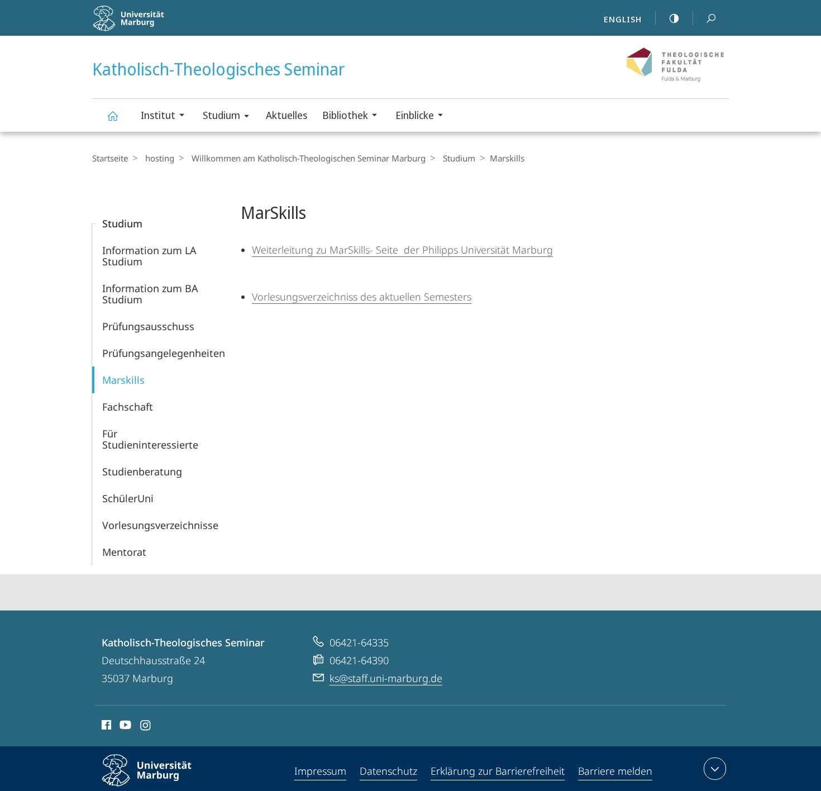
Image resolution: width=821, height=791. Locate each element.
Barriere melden (615, 771)
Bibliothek (345, 115)
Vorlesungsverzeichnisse (160, 525)
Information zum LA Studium (149, 256)
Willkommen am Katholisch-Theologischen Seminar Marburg (309, 158)
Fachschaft (127, 406)
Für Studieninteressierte (150, 439)
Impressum (320, 771)
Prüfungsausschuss (148, 326)
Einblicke (414, 115)
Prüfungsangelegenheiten (163, 353)
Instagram (146, 727)
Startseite (110, 158)
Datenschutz (388, 771)
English (623, 19)
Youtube (124, 727)
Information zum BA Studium (150, 294)
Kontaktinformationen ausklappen (715, 768)
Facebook (105, 727)
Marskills (123, 380)
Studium (221, 115)
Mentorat (124, 552)
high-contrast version (674, 18)
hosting (159, 158)
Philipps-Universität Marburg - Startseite (159, 27)
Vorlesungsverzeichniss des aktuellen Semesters (361, 296)
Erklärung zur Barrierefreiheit (498, 771)
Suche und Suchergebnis (711, 18)
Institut (158, 115)
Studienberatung (142, 471)
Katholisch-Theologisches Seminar (112, 115)
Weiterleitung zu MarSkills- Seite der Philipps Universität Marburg (402, 249)
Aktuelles (286, 115)
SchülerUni (128, 498)
